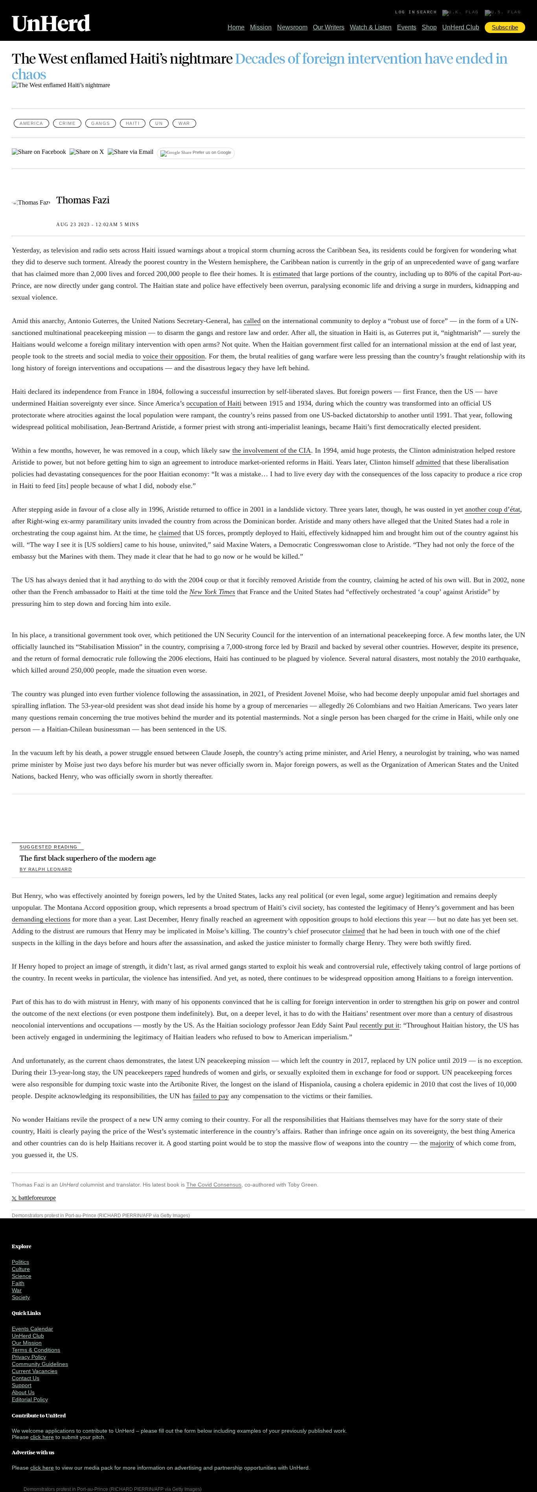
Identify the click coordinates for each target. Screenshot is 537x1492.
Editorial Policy (30, 1399)
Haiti (133, 123)
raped (172, 1072)
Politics (20, 1262)
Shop (429, 27)
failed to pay (211, 1096)
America (31, 123)
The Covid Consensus (213, 1184)
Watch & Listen (371, 27)
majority (442, 1143)
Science (21, 1276)
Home (236, 27)
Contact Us (25, 1378)
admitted (428, 462)
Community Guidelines (40, 1364)
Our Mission (27, 1343)
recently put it (379, 1025)
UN (159, 123)
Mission (261, 27)
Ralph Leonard (46, 869)
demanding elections (41, 919)
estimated (286, 274)
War (184, 123)
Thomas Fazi (83, 199)
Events (406, 27)
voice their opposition (174, 356)
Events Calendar (32, 1329)
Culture (21, 1269)
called (252, 321)
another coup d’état (492, 509)
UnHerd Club (460, 27)
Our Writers (328, 27)
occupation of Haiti (213, 403)
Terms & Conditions (36, 1350)
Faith (18, 1283)
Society (21, 1297)
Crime (67, 123)
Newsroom (292, 27)
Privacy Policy (29, 1357)
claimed (169, 533)
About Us (23, 1392)
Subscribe (505, 27)
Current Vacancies (34, 1371)
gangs (100, 123)
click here (42, 1437)
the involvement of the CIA (271, 450)
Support (21, 1385)
